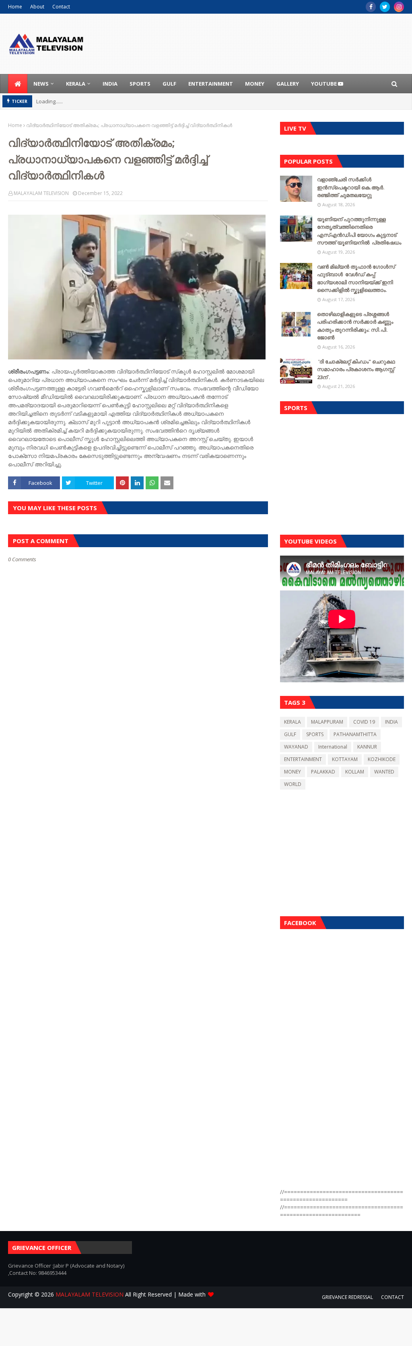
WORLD (292, 784)
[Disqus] (138, 847)
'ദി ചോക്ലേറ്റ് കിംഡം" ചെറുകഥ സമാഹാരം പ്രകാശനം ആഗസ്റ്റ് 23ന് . (356, 369)
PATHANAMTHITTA (355, 734)
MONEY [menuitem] (254, 83)
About (37, 6)
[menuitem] (17, 83)
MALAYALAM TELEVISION (41, 193)
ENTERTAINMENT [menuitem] (210, 83)
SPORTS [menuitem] (140, 83)
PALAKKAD (323, 771)
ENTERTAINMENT (303, 759)
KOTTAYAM (345, 759)
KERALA (292, 721)
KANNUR (367, 746)
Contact (61, 6)
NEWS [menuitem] (41, 83)
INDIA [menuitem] (110, 83)
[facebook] (371, 7)
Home (15, 6)
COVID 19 (364, 721)
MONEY (292, 771)
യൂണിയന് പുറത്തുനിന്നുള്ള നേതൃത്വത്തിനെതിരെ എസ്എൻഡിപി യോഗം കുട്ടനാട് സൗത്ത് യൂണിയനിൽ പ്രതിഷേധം (359, 230)
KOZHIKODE (382, 759)
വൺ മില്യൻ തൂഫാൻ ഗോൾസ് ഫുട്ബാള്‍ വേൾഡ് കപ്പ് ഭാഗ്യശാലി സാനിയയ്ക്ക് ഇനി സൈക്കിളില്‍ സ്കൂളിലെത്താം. (356, 278)
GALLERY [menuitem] (287, 83)
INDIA (391, 721)
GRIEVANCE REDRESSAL (347, 1297)
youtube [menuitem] (324, 83)
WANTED (384, 771)
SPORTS (314, 734)
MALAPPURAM (327, 721)
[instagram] (399, 7)
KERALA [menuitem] (75, 83)
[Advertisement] (342, 472)
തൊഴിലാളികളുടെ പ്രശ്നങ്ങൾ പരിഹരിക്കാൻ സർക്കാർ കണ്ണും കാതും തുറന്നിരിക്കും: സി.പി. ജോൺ (355, 325)
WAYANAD (296, 746)
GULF (290, 734)
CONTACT (392, 1297)
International (332, 746)
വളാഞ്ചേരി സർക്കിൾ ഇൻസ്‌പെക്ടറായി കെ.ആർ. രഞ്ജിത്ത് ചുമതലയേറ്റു (351, 187)
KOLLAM (354, 771)
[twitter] (385, 7)
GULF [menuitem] (169, 83)
